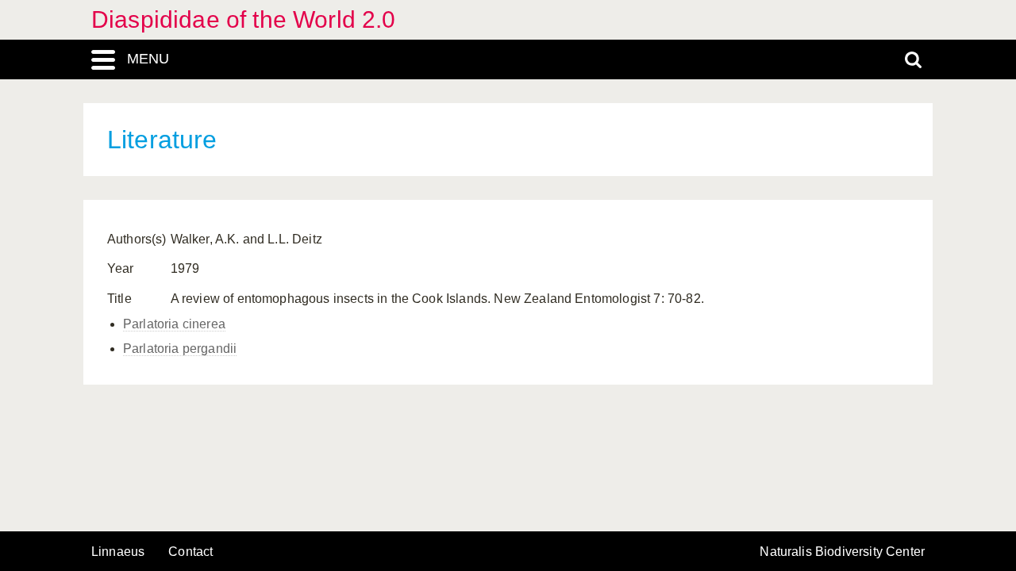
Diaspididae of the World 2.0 (243, 19)
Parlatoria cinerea (174, 324)
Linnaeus (117, 552)
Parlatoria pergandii (180, 348)
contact (190, 551)
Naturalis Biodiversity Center (842, 552)
